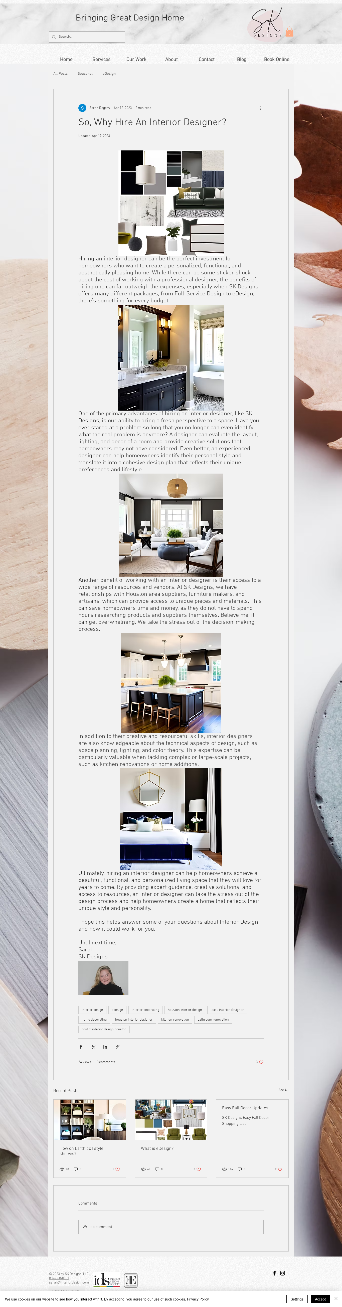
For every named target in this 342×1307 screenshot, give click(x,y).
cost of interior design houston (104, 1029)
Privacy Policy (198, 1299)
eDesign (109, 73)
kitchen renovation (175, 1020)
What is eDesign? (157, 1148)
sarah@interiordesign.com (69, 1283)
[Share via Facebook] (80, 1046)
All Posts (60, 73)
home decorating (94, 1020)
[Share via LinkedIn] (105, 1046)
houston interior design (185, 1010)
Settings (297, 1299)
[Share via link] (117, 1046)
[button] (289, 31)
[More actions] (261, 108)
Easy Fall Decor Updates (245, 1108)
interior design (92, 1010)
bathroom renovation (213, 1020)
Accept (320, 1299)
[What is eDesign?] (171, 1120)
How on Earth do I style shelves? (81, 1151)
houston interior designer (134, 1020)
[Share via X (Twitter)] (93, 1046)
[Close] (336, 1299)
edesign (117, 1010)
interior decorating (145, 1010)
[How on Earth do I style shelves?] (90, 1120)
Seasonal (85, 73)
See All (283, 1090)
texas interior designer (227, 1010)
